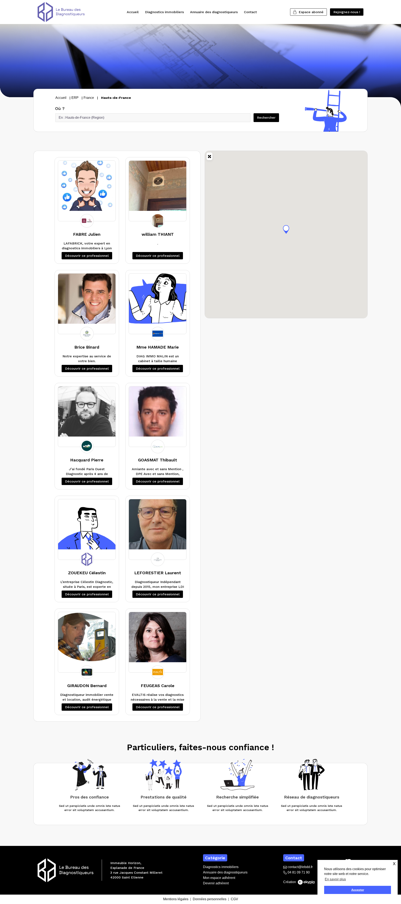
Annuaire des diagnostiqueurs (214, 12)
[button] (286, 229)
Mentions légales (175, 899)
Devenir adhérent (216, 883)
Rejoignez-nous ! (346, 12)
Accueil (133, 12)
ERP (75, 97)
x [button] (394, 863)
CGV (234, 899)
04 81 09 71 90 (298, 872)
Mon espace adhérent (219, 878)
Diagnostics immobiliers (164, 12)
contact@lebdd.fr (300, 867)
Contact (250, 12)
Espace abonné (311, 12)
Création (290, 882)
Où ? (60, 108)
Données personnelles (209, 899)
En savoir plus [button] (335, 879)
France (89, 97)
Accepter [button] (357, 889)
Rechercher (268, 117)
